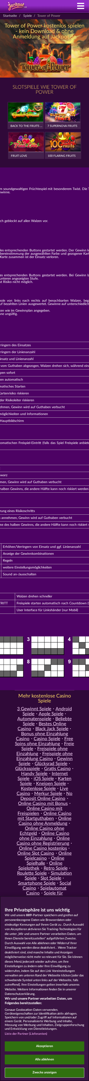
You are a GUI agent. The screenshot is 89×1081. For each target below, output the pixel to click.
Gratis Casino (57, 769)
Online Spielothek (40, 866)
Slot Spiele (51, 878)
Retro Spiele (56, 868)
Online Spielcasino (48, 856)
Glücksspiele (27, 769)
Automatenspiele (34, 719)
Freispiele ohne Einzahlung (42, 751)
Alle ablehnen (44, 1059)
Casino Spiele (47, 739)
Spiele (27, 16)
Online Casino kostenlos (43, 848)
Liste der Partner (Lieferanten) (26, 1033)
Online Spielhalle (45, 861)
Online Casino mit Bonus (43, 803)
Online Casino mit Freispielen (40, 811)
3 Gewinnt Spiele (34, 709)
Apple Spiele (51, 714)
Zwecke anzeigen (44, 1072)
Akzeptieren (44, 1046)
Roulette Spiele (32, 873)
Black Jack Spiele (51, 729)
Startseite (10, 16)
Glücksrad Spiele (51, 764)
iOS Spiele (44, 778)
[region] (44, 988)
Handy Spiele (34, 773)
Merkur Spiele (48, 793)
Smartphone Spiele (37, 883)
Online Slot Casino (35, 853)
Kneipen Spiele (51, 783)
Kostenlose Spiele (38, 788)
